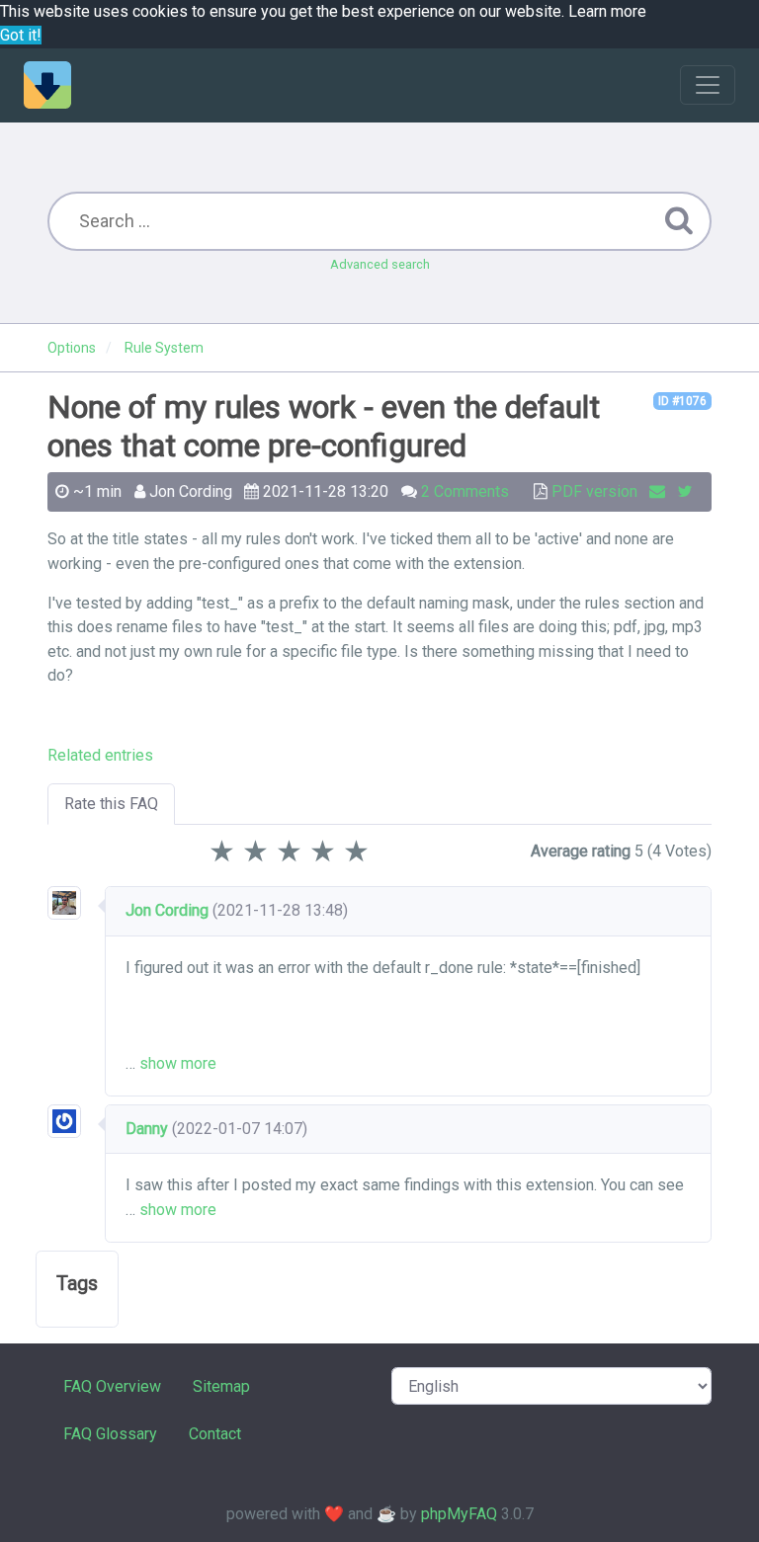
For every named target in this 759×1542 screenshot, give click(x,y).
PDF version (594, 491)
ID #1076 (682, 401)
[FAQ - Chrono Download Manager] (47, 85)
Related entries (100, 755)
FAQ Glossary (110, 1433)
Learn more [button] (607, 11)
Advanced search (380, 264)
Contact (215, 1433)
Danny (147, 1128)
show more (177, 1063)
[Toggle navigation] (707, 85)
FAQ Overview (112, 1386)
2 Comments (465, 491)
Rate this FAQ (111, 803)
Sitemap (221, 1386)
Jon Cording (167, 910)
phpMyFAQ (459, 1513)
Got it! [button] (21, 35)
